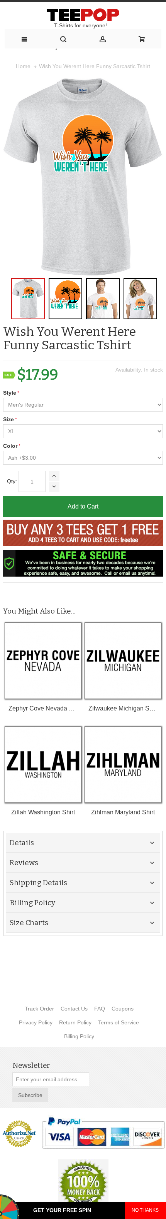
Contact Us (74, 1009)
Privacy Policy (36, 1022)
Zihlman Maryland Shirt (123, 812)
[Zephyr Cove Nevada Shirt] (43, 661)
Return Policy (75, 1022)
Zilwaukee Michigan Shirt (123, 708)
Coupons (123, 1009)
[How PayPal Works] (103, 1133)
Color (10, 446)
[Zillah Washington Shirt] (43, 764)
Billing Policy (79, 1036)
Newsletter (31, 1065)
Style (9, 393)
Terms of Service (118, 1022)
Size (8, 419)
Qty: (12, 481)
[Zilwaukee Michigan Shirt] (123, 661)
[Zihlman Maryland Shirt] (123, 764)
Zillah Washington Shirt (43, 812)
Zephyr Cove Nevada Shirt (43, 708)
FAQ (99, 1009)
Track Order (39, 1009)
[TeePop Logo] (83, 14)
